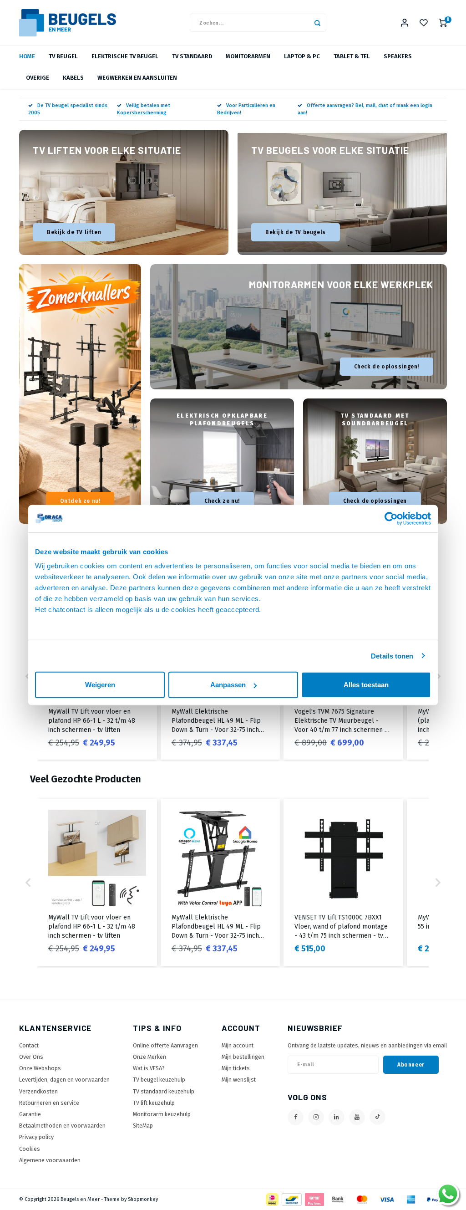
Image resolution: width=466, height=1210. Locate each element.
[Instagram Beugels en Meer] (316, 1117)
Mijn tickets (236, 1068)
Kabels (73, 77)
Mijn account (237, 1045)
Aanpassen (228, 685)
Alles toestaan (366, 685)
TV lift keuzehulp (154, 1102)
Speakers (398, 56)
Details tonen (392, 655)
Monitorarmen (248, 56)
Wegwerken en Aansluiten (137, 77)
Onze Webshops (40, 1068)
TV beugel (63, 56)
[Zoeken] (317, 23)
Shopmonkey (143, 1199)
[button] (438, 676)
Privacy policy (36, 1136)
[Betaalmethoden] (271, 1198)
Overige (37, 77)
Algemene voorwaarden (50, 1160)
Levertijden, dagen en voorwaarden (64, 1079)
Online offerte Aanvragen (165, 1045)
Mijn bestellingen (243, 1056)
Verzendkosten (38, 1091)
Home (27, 56)
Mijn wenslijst (239, 1079)
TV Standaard (192, 56)
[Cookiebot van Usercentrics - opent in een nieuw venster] (391, 518)
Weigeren (100, 685)
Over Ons (31, 1056)
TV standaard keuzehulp (163, 1091)
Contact (29, 1045)
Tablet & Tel (352, 56)
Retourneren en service (49, 1102)
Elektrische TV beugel (124, 56)
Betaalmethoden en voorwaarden (62, 1125)
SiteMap (143, 1125)
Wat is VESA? (149, 1068)
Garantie (30, 1114)
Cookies (29, 1148)
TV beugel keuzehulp (159, 1079)
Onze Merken (149, 1056)
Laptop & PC (302, 56)
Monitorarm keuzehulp (162, 1114)
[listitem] (97, 882)
